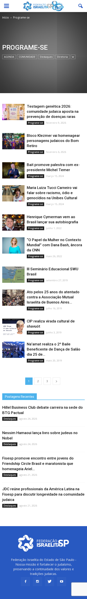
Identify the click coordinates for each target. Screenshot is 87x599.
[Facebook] (25, 581)
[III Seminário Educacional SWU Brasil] (13, 275)
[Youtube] (61, 581)
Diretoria (62, 56)
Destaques (46, 56)
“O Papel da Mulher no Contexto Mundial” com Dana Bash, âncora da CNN (54, 245)
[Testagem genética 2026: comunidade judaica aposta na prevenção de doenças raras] (13, 112)
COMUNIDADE (27, 56)
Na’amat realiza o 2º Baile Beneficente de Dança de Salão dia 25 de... (53, 349)
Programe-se (35, 122)
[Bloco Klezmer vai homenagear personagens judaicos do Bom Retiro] (13, 141)
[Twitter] (49, 581)
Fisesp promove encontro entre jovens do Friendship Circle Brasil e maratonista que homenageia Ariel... (38, 463)
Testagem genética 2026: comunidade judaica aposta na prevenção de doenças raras (53, 111)
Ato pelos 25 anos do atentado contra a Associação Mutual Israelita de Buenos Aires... (53, 297)
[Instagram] (37, 581)
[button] (81, 6)
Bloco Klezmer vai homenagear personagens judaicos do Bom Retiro (53, 140)
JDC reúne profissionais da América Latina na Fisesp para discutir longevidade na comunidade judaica (43, 494)
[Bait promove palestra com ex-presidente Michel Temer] (13, 170)
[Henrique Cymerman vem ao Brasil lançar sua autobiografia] (13, 222)
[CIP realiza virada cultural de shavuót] (13, 327)
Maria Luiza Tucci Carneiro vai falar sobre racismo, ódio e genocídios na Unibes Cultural (52, 192)
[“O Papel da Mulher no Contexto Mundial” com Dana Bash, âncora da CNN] (13, 245)
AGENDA (9, 56)
